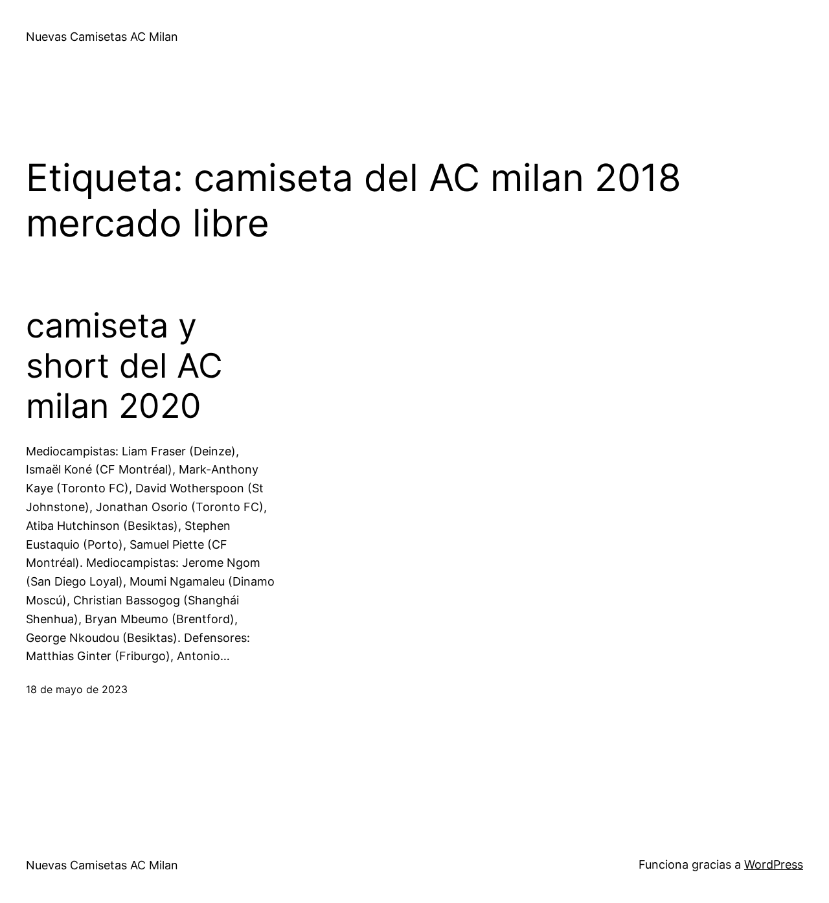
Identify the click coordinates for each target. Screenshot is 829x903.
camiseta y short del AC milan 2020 (124, 366)
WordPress (773, 864)
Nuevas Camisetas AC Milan (102, 36)
